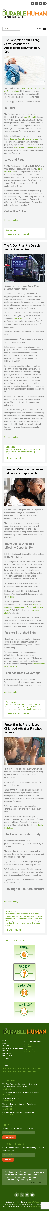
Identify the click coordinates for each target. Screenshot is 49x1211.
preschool (16, 921)
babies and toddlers (33, 704)
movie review (22, 452)
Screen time (37, 709)
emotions (15, 916)
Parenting (24, 986)
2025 (9, 1069)
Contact (5, 1058)
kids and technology (30, 916)
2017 (9, 1072)
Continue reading (12, 220)
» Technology (29, 1052)
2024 (14, 1069)
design (32, 449)
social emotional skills (27, 923)
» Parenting (28, 1049)
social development (12, 923)
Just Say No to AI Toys (10, 1098)
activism (10, 449)
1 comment (14, 458)
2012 (34, 1072)
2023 (19, 1069)
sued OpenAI (30, 117)
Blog (4, 1043)
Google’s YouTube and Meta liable (25, 139)
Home (4, 1040)
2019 (39, 1069)
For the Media (7, 1053)
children (35, 707)
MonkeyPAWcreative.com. (36, 1202)
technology (31, 452)
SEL (40, 921)
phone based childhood (26, 918)
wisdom (8, 454)
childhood (24, 914)
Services (5, 1045)
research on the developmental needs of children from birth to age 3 (23, 607)
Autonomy (24, 967)
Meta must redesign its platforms (28, 147)
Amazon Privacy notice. (38, 1206)
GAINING (10, 597)
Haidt (20, 916)
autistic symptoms (19, 704)
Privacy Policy (7, 1055)
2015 (19, 1072)
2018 (4, 1072)
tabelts (38, 923)
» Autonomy (28, 1047)
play (30, 709)
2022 (24, 1069)
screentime (34, 921)
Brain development (11, 707)
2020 (34, 1069)
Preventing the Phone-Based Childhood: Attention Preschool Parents (23, 728)
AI (14, 449)
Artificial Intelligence (23, 449)
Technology (24, 1005)
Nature (24, 948)
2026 (4, 1069)
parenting (25, 709)
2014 (24, 1072)
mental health (16, 709)
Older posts (15, 940)
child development (25, 707)
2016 (14, 1072)
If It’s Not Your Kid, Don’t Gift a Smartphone (18, 1112)
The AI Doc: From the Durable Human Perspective (20, 1092)
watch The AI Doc (21, 318)
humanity (14, 452)
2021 (29, 1069)
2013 (29, 1072)
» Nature (27, 1044)
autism (9, 704)
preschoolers (25, 921)
